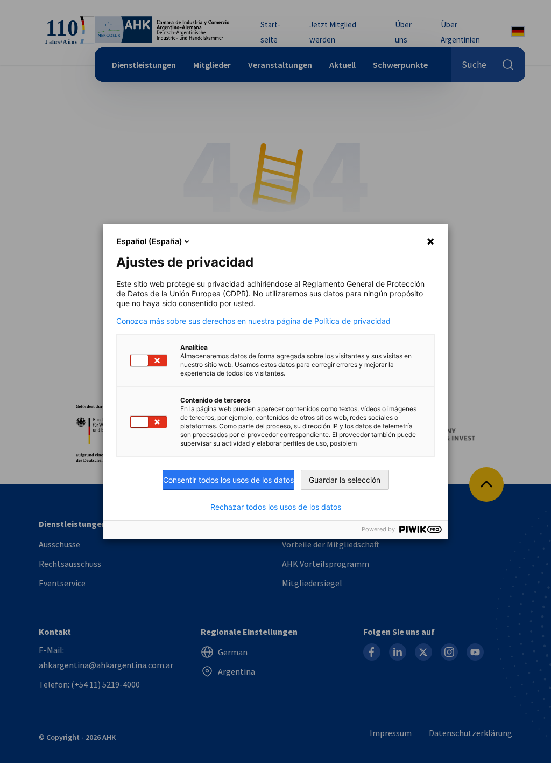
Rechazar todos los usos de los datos (275, 507)
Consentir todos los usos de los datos (228, 479)
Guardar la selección (344, 479)
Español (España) (149, 241)
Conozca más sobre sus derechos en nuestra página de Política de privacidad (253, 321)
